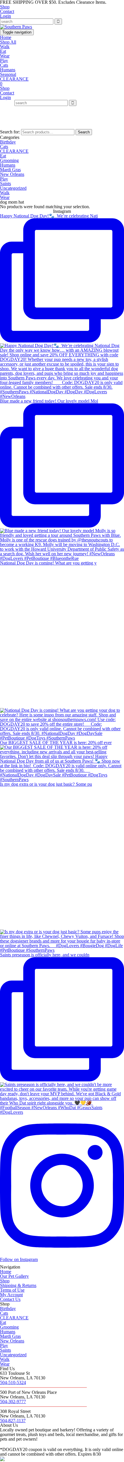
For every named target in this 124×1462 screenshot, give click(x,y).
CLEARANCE (14, 79)
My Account (11, 1294)
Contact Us (10, 1299)
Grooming (9, 160)
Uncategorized (13, 188)
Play (4, 60)
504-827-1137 (13, 1420)
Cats (4, 65)
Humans (7, 69)
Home (5, 37)
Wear (5, 55)
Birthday (8, 141)
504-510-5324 (13, 1382)
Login (5, 16)
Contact (7, 11)
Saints (5, 183)
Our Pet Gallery (14, 1276)
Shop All (8, 42)
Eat (3, 51)
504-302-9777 (13, 1401)
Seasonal (8, 74)
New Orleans (12, 174)
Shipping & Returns (18, 1285)
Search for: (10, 131)
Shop (5, 6)
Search (84, 132)
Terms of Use (12, 1290)
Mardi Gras (10, 169)
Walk (5, 46)
